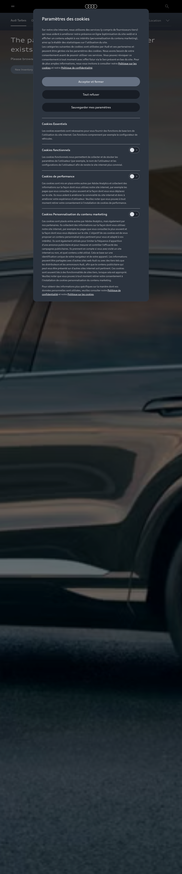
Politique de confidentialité (76, 67)
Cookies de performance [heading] (58, 176)
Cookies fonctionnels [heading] (56, 150)
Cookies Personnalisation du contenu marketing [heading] (74, 214)
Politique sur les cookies (81, 294)
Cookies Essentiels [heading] (54, 124)
